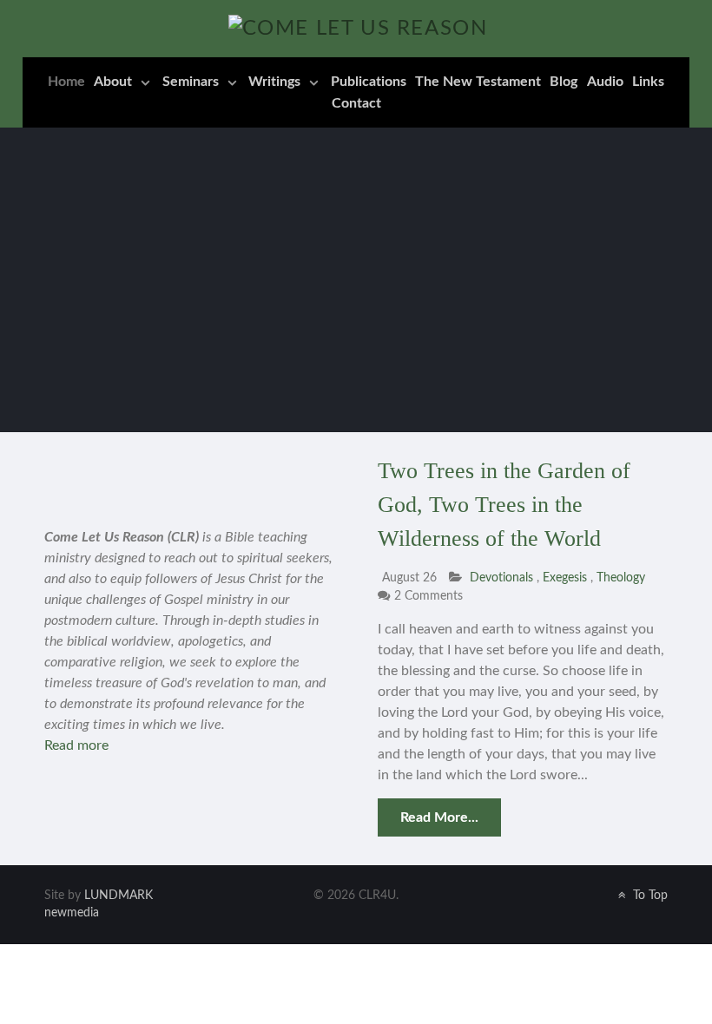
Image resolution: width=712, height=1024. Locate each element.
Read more (76, 745)
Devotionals (501, 577)
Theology (621, 577)
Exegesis (566, 577)
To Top (649, 895)
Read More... (439, 817)
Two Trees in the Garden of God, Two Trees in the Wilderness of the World (504, 504)
